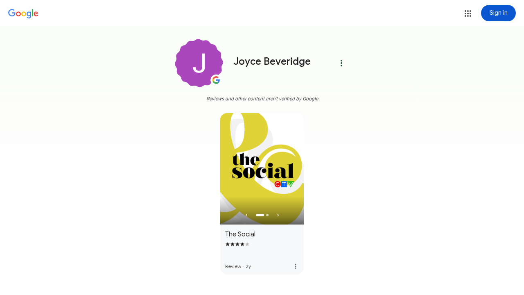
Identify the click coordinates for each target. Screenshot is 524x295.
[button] (468, 13)
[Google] (23, 14)
